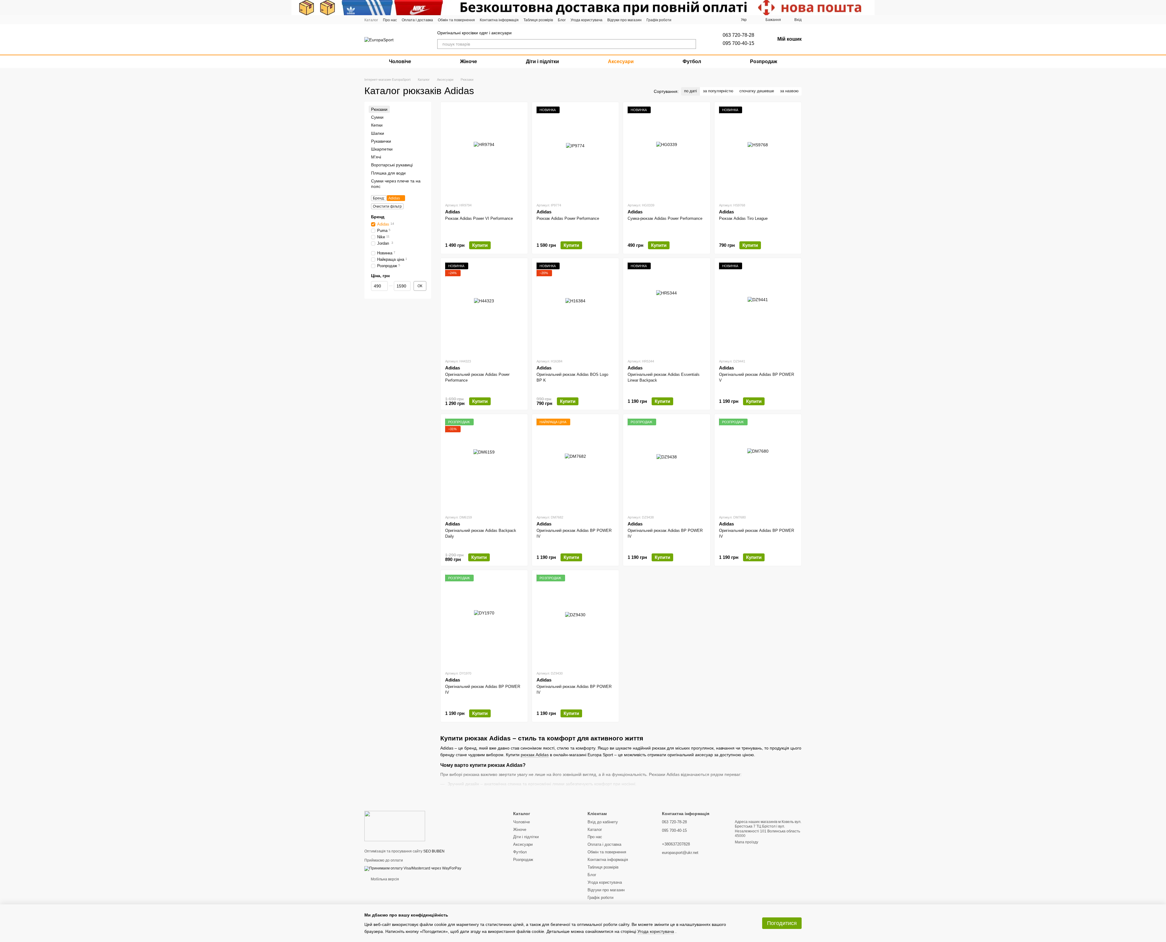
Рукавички (381, 141)
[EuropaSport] (394, 826)
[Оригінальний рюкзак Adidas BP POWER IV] (576, 464)
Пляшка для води (388, 173)
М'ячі (376, 157)
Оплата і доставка (417, 20)
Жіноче (468, 61)
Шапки (377, 133)
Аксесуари (621, 61)
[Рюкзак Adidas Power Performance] (576, 152)
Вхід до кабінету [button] (603, 822)
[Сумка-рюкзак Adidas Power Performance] (667, 152)
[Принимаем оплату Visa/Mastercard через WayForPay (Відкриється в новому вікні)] (412, 868)
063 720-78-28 (738, 35)
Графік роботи (658, 20)
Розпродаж (763, 61)
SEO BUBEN (434, 851)
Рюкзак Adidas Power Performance (568, 218)
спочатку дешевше (756, 91)
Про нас (390, 20)
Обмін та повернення (456, 20)
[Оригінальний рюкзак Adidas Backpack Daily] (484, 464)
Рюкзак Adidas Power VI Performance (479, 218)
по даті (690, 91)
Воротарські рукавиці (392, 164)
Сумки (377, 117)
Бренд (377, 216)
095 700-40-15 (738, 43)
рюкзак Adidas (535, 754)
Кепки (377, 125)
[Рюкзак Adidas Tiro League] (758, 152)
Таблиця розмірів (538, 20)
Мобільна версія (384, 879)
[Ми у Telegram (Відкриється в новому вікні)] (697, 20)
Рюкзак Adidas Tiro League (743, 218)
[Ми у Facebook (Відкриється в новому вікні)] (689, 20)
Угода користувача (586, 20)
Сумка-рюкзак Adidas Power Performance (665, 218)
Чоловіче (400, 61)
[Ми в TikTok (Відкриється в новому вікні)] (706, 20)
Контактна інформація (499, 20)
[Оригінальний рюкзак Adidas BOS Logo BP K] (576, 308)
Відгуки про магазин (624, 20)
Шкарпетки (382, 149)
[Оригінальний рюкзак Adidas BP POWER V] (758, 308)
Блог (562, 20)
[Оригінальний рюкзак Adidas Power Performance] (484, 308)
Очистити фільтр (387, 206)
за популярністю (718, 91)
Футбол (692, 61)
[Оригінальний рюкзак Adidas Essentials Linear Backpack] (667, 308)
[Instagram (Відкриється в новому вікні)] (680, 20)
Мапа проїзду (746, 842)
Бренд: (379, 198)
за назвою (789, 91)
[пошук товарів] (691, 44)
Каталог (371, 20)
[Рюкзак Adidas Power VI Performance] (484, 152)
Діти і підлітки (542, 61)
